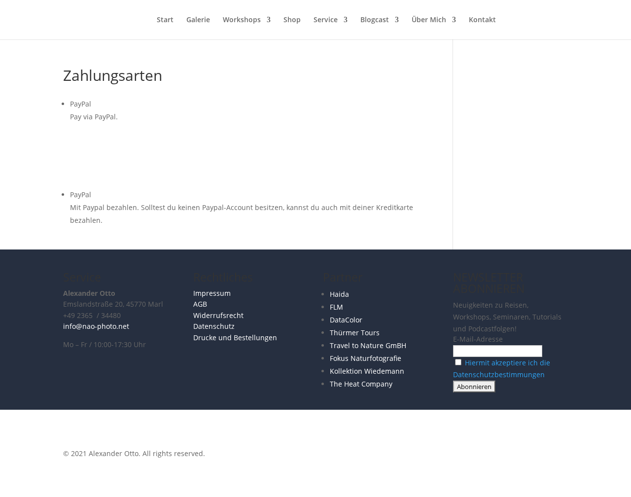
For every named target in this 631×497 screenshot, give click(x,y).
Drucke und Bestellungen (235, 337)
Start (165, 20)
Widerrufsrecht (218, 315)
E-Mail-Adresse (478, 339)
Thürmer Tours (355, 332)
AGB (200, 304)
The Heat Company (361, 384)
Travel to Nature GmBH (368, 345)
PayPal (80, 103)
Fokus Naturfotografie (365, 358)
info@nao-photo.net (96, 326)
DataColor (346, 319)
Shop (292, 20)
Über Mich (429, 20)
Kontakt (482, 20)
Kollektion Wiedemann (367, 371)
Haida (339, 294)
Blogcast (374, 20)
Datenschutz (214, 326)
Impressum (212, 293)
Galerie (198, 20)
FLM (336, 307)
